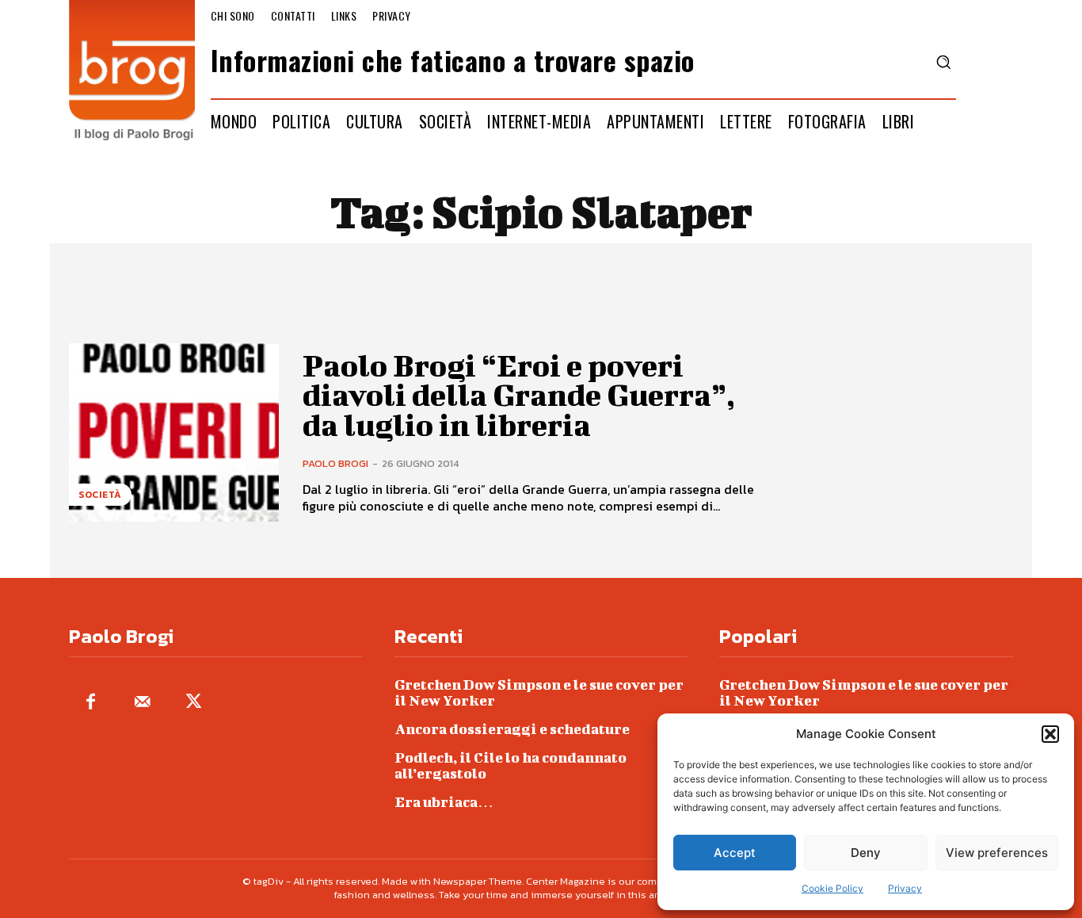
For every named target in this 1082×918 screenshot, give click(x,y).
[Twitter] (193, 703)
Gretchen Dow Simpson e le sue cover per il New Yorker (539, 692)
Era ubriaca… (443, 802)
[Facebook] (90, 703)
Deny (866, 852)
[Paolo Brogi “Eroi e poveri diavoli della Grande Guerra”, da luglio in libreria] (174, 432)
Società (100, 495)
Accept (735, 852)
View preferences (997, 852)
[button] (1050, 734)
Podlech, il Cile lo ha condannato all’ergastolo (510, 765)
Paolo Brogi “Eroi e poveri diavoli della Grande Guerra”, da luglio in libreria (519, 395)
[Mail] (142, 703)
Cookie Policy (832, 888)
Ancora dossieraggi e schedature (512, 729)
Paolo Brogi (335, 463)
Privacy (905, 888)
